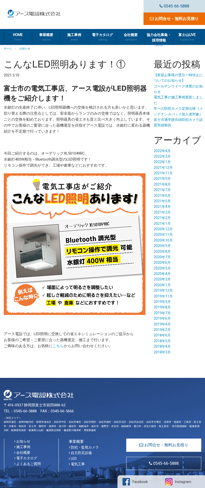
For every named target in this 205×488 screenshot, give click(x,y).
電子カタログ (26, 458)
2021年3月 (162, 212)
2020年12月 (163, 229)
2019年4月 (162, 324)
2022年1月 (162, 162)
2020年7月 (162, 257)
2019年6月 (162, 318)
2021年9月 (162, 179)
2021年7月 (162, 190)
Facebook (140, 482)
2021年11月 (163, 173)
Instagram (183, 482)
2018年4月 (162, 346)
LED (73, 459)
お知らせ (23, 441)
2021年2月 (162, 218)
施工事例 (23, 447)
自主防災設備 (81, 453)
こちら (58, 346)
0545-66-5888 (176, 6)
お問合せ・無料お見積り (176, 18)
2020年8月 (162, 251)
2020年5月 (162, 268)
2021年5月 (162, 201)
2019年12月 (163, 290)
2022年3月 (162, 156)
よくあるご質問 (28, 464)
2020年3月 (162, 279)
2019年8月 (162, 307)
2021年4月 (162, 207)
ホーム (8, 48)
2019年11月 (163, 296)
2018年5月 (162, 341)
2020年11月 (163, 235)
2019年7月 (162, 313)
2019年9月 (162, 302)
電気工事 (77, 464)
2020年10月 (163, 240)
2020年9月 (162, 246)
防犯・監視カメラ (84, 447)
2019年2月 (162, 330)
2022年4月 (162, 151)
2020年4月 (162, 274)
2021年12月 (163, 168)
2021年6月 (162, 196)
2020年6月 (162, 262)
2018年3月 (162, 352)
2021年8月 (162, 184)
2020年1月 (162, 285)
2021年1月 (162, 224)
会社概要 (23, 453)
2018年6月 (162, 335)
